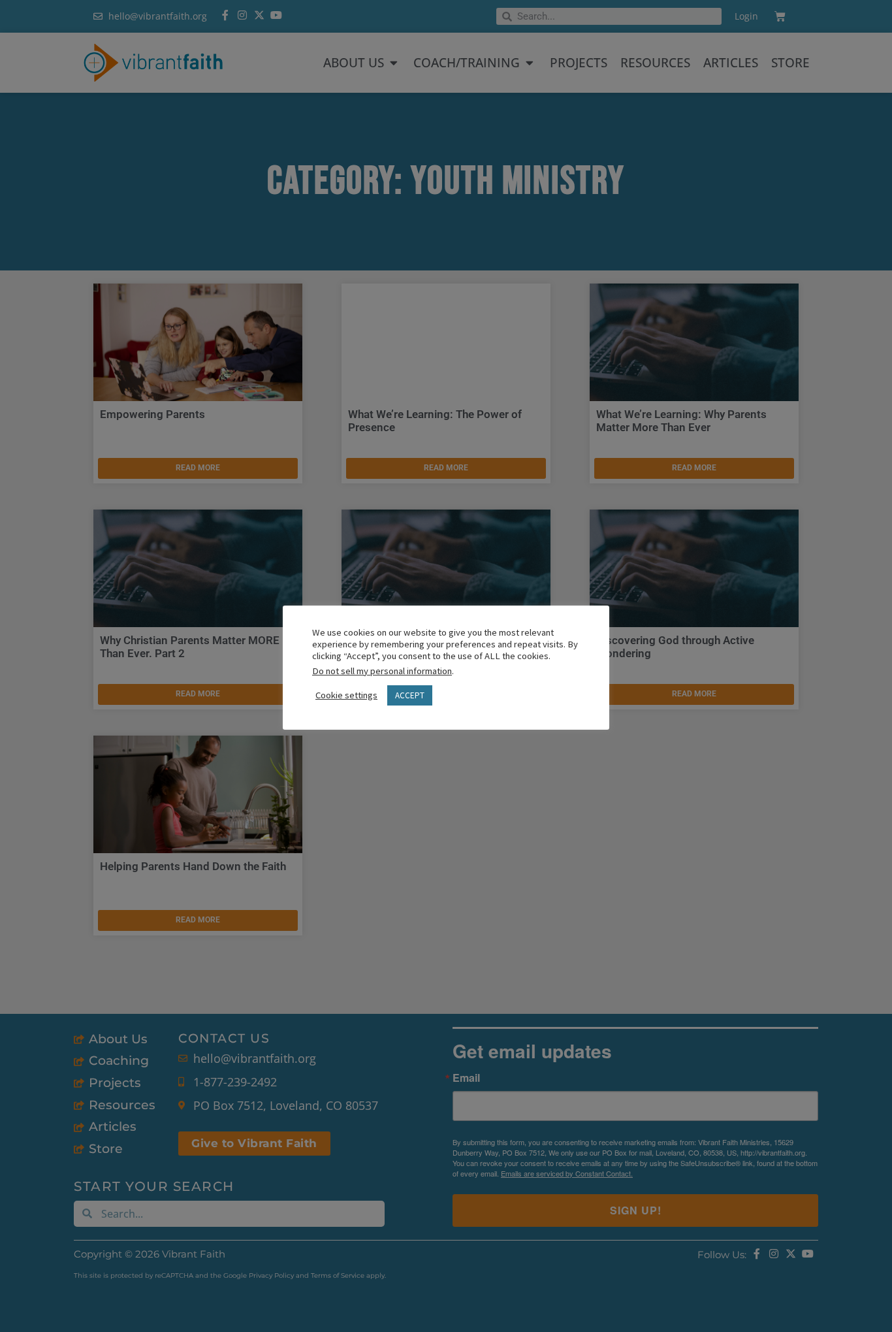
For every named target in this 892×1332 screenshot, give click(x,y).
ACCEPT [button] (409, 695)
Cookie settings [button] (346, 695)
